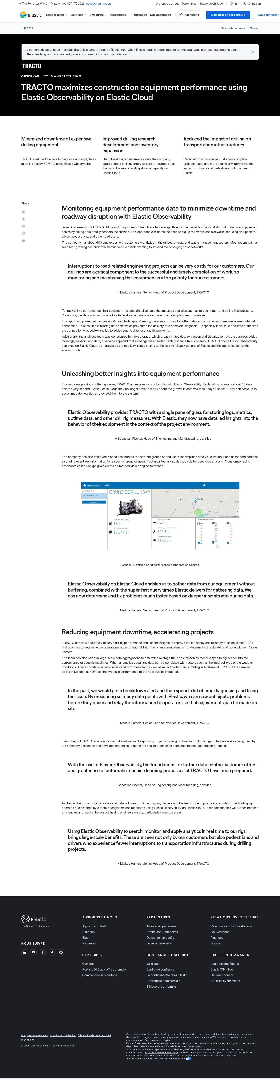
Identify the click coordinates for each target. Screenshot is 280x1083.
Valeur (254, 28)
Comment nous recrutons (99, 975)
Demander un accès (160, 937)
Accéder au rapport (98, 3)
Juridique (152, 964)
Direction (88, 932)
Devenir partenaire (159, 943)
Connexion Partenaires (162, 932)
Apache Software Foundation (161, 1052)
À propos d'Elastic (94, 926)
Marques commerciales (34, 1035)
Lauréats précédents (225, 964)
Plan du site (27, 1039)
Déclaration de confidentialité (94, 1035)
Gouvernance (220, 932)
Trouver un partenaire (161, 926)
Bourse (216, 943)
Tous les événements (225, 981)
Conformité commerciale (163, 981)
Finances (217, 937)
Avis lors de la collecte (139, 1058)
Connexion (254, 3)
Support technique (211, 3)
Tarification (139, 15)
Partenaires (189, 3)
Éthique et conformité (161, 986)
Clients (28, 28)
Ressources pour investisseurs (232, 926)
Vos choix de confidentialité (170, 1058)
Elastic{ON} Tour (222, 969)
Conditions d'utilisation (63, 1035)
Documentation (160, 15)
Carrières (88, 964)
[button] (253, 52)
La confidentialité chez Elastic (166, 975)
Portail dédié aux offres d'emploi (104, 969)
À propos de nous (167, 3)
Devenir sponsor (222, 975)
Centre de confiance (160, 969)
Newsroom (90, 943)
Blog (85, 937)
